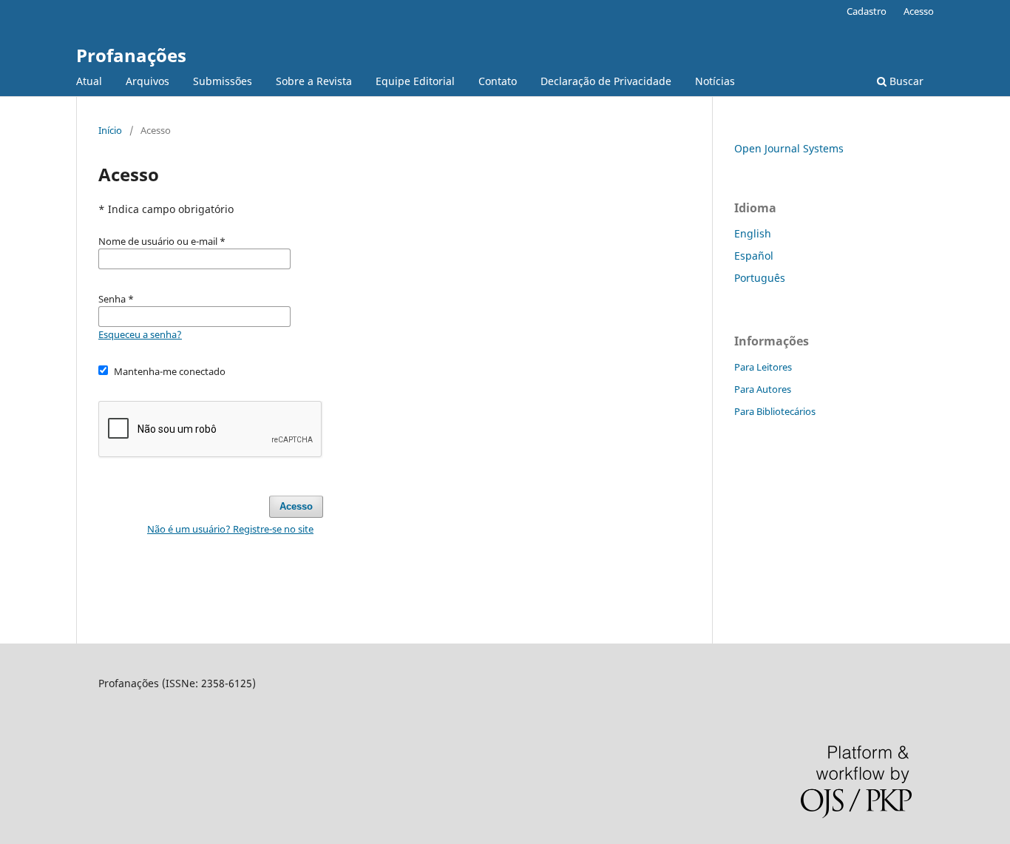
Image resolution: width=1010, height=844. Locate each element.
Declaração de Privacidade (605, 81)
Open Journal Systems (789, 148)
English (752, 233)
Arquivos (147, 81)
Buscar (905, 81)
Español (753, 256)
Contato (497, 81)
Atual (89, 81)
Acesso (919, 11)
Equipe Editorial (415, 81)
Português (759, 278)
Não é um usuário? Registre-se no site (230, 529)
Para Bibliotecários (775, 411)
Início (110, 130)
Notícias (715, 81)
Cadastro (867, 11)
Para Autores (762, 389)
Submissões (222, 81)
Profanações (131, 55)
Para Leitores (763, 367)
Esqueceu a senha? (140, 334)
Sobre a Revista (314, 81)
